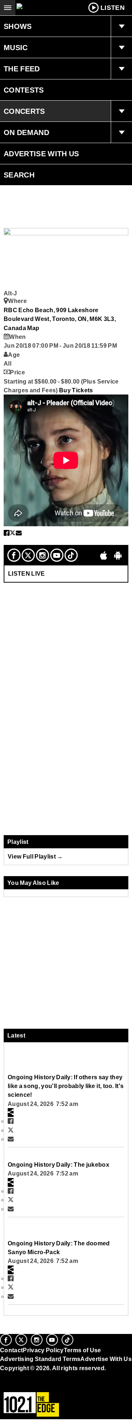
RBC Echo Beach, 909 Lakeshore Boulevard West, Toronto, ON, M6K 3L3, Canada (60, 319)
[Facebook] (14, 555)
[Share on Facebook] (7, 533)
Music (16, 48)
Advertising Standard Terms (40, 1359)
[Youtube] (56, 555)
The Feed (22, 69)
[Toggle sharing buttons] (11, 1112)
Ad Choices (17, 1385)
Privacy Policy (43, 1350)
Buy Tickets (76, 390)
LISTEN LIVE (26, 573)
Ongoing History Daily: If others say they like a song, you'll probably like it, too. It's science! (66, 1086)
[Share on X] (12, 533)
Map (33, 328)
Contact (11, 1350)
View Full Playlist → (35, 856)
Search (19, 175)
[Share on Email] (19, 533)
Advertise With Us (41, 154)
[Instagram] (42, 555)
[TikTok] (71, 555)
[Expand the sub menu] (121, 26)
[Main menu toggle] (7, 7)
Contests (24, 90)
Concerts (24, 111)
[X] (28, 555)
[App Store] (103, 555)
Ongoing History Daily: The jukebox (58, 1164)
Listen (112, 7)
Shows (18, 26)
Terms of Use (82, 1350)
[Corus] (1, 1378)
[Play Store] (118, 555)
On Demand (26, 132)
